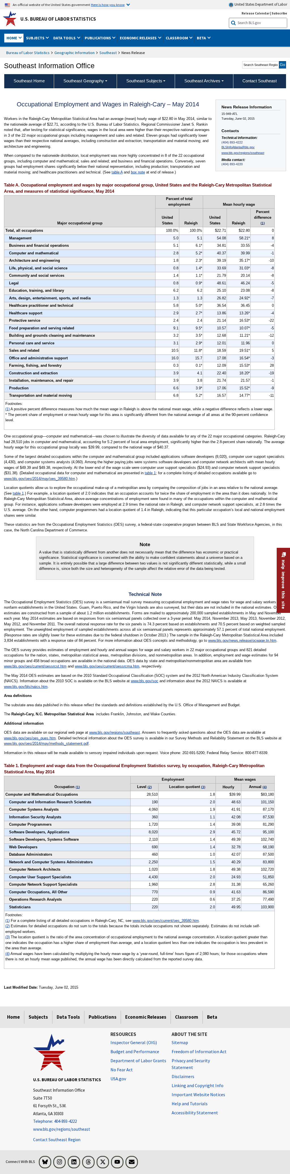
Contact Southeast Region (56, 1139)
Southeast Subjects (144, 80)
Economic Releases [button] (138, 37)
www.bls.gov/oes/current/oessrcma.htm (107, 666)
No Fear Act (121, 1069)
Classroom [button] (177, 37)
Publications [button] (98, 37)
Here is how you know (108, 4)
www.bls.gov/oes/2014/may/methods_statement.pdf (46, 743)
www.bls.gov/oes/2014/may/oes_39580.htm (39, 479)
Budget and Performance (134, 1051)
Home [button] (12, 37)
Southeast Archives (202, 80)
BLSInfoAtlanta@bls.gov (238, 147)
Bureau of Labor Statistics (28, 52)
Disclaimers (183, 1076)
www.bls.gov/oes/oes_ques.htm (30, 738)
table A (117, 172)
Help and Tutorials (190, 1103)
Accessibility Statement (195, 1112)
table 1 (150, 473)
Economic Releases (145, 1017)
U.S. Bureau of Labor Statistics (58, 19)
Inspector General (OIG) (133, 1042)
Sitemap (180, 1042)
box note (138, 172)
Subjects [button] (35, 37)
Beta (212, 1017)
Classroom (186, 1017)
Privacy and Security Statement (191, 1064)
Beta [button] (202, 37)
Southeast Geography (83, 80)
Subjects (38, 1017)
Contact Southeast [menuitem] (259, 80)
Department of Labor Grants (138, 1060)
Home (13, 1017)
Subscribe (279, 13)
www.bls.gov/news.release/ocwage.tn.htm (242, 640)
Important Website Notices (198, 1094)
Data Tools (68, 1017)
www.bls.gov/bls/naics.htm (26, 686)
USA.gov (118, 1078)
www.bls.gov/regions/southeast (242, 152)
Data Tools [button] (64, 37)
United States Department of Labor (260, 4)
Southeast (108, 52)
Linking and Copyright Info (197, 1085)
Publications (102, 1017)
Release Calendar (256, 13)
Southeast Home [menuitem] (29, 80)
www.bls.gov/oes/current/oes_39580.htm (166, 920)
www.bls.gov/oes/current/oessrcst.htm (35, 666)
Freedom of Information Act (199, 1051)
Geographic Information (74, 52)
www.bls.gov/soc (144, 681)
